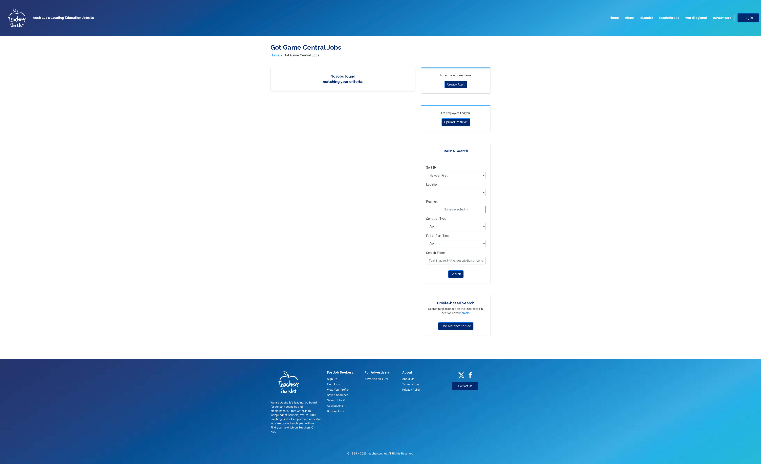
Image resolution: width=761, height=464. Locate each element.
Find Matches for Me (456, 326)
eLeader (646, 18)
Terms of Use (410, 384)
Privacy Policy (411, 389)
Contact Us (465, 386)
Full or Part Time (437, 236)
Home (614, 18)
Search (456, 274)
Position (432, 202)
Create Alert (456, 84)
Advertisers (722, 18)
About (629, 18)
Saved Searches (337, 395)
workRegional (696, 18)
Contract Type (436, 219)
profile (465, 313)
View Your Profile (338, 389)
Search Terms (436, 253)
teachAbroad (669, 18)
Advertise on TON (376, 378)
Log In (748, 18)
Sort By (431, 167)
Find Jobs (333, 384)
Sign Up (332, 378)
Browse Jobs (335, 411)
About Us (408, 378)
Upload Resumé (456, 122)
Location (432, 184)
